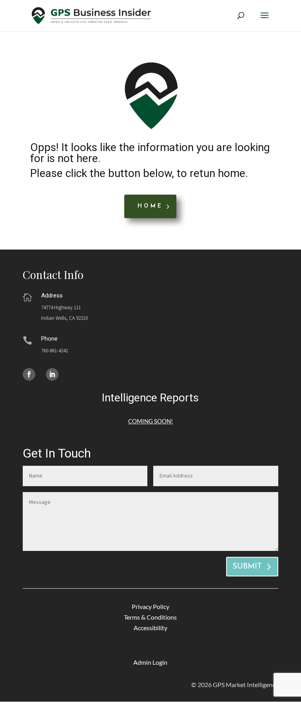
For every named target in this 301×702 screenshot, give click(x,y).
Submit (247, 567)
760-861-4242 (54, 350)
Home (150, 206)
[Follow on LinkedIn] (52, 374)
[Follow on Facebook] (29, 374)
